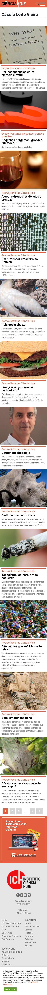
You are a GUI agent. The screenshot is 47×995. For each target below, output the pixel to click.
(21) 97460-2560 (23, 913)
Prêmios (29, 939)
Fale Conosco (8, 939)
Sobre (28, 923)
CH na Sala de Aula (10, 926)
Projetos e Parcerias (11, 936)
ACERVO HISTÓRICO (12, 952)
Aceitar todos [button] (10, 989)
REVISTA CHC (8, 949)
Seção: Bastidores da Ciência (18, 68)
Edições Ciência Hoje (11, 923)
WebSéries (7, 964)
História (29, 933)
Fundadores (30, 942)
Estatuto (29, 936)
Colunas (5, 955)
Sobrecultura (8, 958)
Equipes (28, 945)
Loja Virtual (7, 933)
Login (4, 920)
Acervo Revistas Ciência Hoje (18, 192)
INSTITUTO (31, 920)
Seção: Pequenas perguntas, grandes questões (23, 135)
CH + (4, 929)
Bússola (5, 961)
